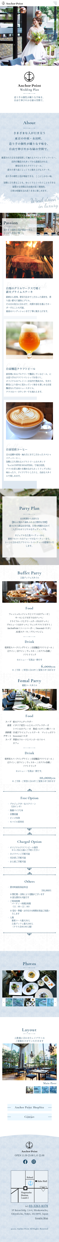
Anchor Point (12, 3)
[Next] (55, 1002)
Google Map (41, 1218)
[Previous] (3, 1002)
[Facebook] (25, 1163)
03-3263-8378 (38, 1206)
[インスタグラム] (34, 1163)
